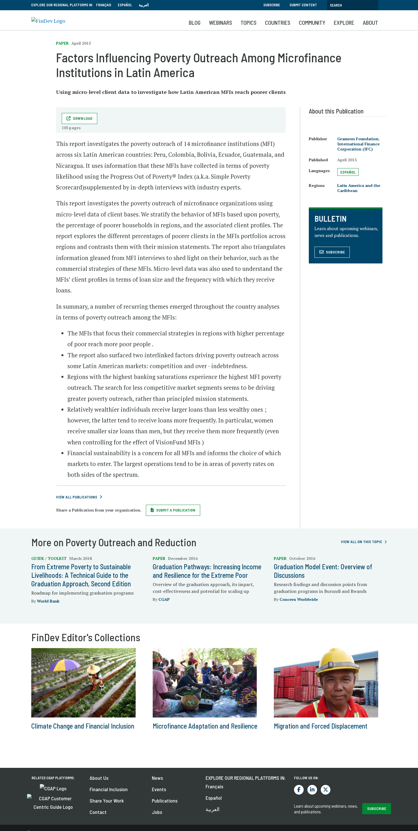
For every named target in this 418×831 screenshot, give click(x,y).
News (157, 778)
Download (83, 118)
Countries (277, 22)
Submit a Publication (175, 510)
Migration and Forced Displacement (320, 726)
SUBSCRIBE (376, 808)
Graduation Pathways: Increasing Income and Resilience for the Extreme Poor (207, 570)
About (370, 22)
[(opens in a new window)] (53, 788)
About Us (99, 778)
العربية (144, 5)
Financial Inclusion (109, 789)
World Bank (48, 601)
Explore (344, 22)
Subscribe (271, 5)
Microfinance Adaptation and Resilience (205, 726)
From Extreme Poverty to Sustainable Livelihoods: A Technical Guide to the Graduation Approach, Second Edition (81, 575)
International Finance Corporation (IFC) (358, 146)
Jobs (157, 812)
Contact (98, 812)
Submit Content (303, 5)
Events (159, 789)
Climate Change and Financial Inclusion (82, 726)
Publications (164, 800)
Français (103, 5)
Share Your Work (107, 800)
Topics (248, 22)
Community (312, 22)
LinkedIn (312, 790)
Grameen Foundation (357, 138)
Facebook (299, 790)
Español (125, 5)
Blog (194, 22)
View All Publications (76, 496)
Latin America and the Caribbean (358, 188)
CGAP (164, 599)
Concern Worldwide (299, 599)
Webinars (220, 22)
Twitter (325, 790)
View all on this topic (361, 541)
